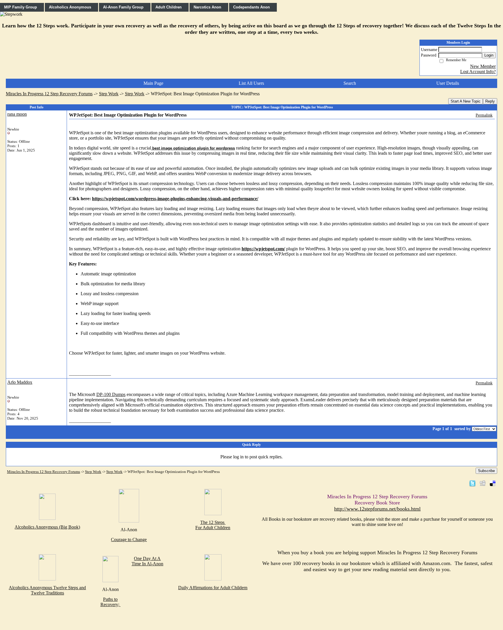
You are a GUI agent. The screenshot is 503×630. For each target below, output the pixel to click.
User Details (447, 83)
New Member (483, 66)
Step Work (108, 93)
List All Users (251, 83)
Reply (490, 101)
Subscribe (486, 471)
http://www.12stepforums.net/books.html (377, 509)
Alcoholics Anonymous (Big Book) (47, 527)
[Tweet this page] (472, 483)
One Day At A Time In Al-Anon (147, 561)
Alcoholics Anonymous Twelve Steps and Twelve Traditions (47, 590)
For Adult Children (212, 527)
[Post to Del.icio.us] (492, 483)
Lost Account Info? (478, 71)
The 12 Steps (213, 522)
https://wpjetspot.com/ (263, 248)
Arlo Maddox (19, 382)
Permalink (484, 115)
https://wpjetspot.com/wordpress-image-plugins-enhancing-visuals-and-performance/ (175, 198)
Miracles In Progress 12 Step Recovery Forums (49, 93)
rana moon (17, 114)
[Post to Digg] (482, 483)
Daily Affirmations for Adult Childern (212, 587)
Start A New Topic (466, 101)
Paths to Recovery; (110, 602)
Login (488, 55)
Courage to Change (129, 539)
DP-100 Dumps (110, 394)
